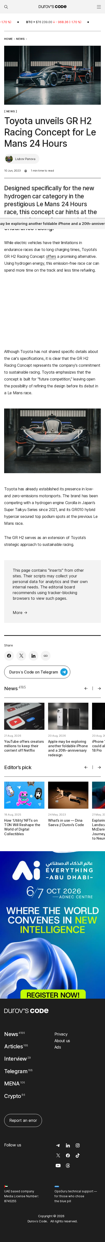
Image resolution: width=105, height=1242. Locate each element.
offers (51, 256)
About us (62, 1040)
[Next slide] (99, 688)
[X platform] (21, 656)
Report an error (23, 1120)
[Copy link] (46, 656)
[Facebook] (9, 656)
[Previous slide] (86, 688)
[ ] (10, 111)
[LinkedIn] (33, 656)
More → (20, 612)
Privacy (61, 1034)
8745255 (10, 1201)
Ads (57, 1047)
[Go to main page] (26, 1010)
